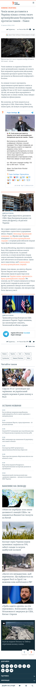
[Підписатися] (11, 670)
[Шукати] (32, 685)
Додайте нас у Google (8, 685)
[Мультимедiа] (20, 685)
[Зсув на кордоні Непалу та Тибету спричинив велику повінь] (18, 631)
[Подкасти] (26, 685)
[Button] (10, 29)
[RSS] (3, 670)
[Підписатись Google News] (7, 666)
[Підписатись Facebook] (3, 666)
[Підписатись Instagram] (20, 666)
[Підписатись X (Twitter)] (11, 666)
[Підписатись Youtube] (15, 666)
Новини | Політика (8, 8)
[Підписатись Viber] (24, 666)
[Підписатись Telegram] (28, 666)
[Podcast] (7, 670)
